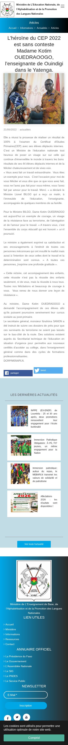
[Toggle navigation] (62, 6)
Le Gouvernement (15, 661)
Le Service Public (15, 681)
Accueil (9, 624)
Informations (12, 634)
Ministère (10, 629)
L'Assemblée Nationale (18, 666)
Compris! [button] (34, 737)
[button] (18, 373)
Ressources (12, 639)
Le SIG (9, 671)
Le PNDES (11, 676)
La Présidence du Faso (18, 656)
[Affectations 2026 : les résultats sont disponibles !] (24, 501)
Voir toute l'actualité (34, 544)
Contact (9, 644)
